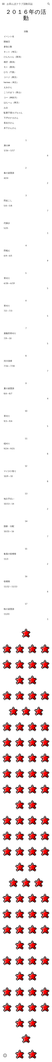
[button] (3, 4)
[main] (26, 15)
